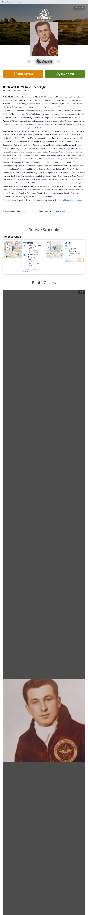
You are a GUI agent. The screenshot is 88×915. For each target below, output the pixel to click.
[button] (13, 247)
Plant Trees (37, 270)
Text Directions (28, 270)
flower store (60, 211)
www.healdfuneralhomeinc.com (69, 200)
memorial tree (28, 211)
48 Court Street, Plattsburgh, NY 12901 (33, 263)
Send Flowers (79, 259)
